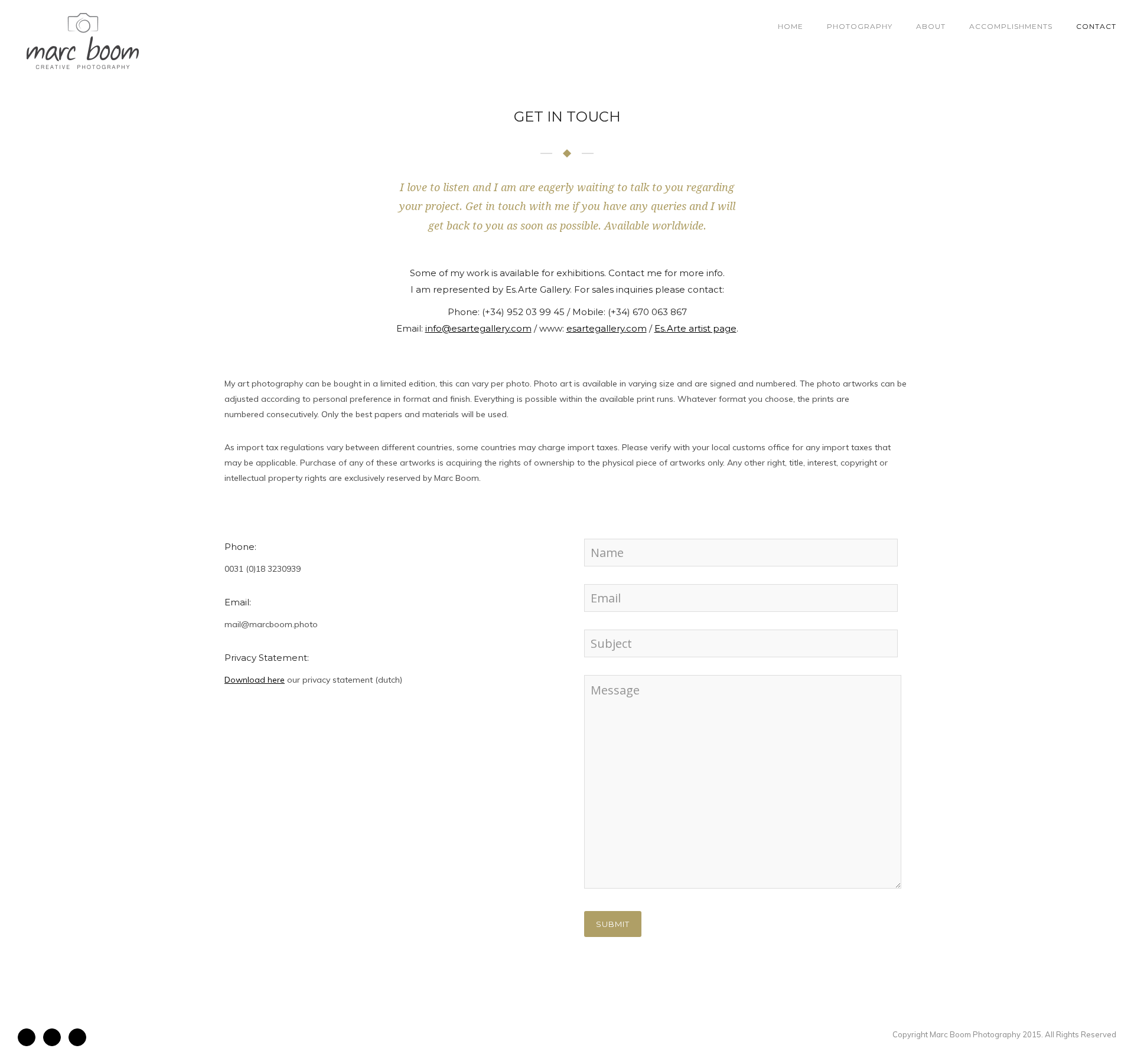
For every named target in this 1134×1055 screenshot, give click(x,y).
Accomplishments (1010, 26)
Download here (254, 679)
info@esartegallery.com (478, 328)
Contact (1096, 26)
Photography (859, 26)
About (931, 26)
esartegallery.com (606, 328)
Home (790, 26)
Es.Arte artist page (695, 328)
